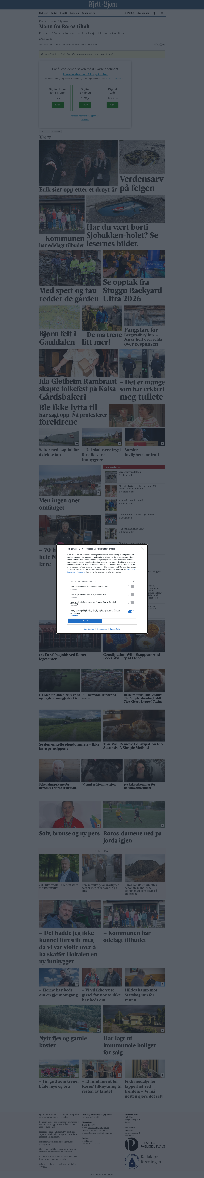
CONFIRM (85, 621)
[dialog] (102, 589)
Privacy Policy (115, 629)
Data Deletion (89, 629)
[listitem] (102, 581)
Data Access (102, 629)
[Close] (143, 549)
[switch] (131, 586)
